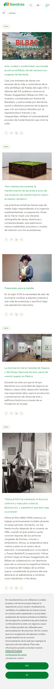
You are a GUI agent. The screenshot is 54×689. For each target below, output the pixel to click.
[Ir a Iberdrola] (14, 5)
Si (27, 675)
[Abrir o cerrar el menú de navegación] (47, 5)
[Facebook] (6, 133)
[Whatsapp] (21, 133)
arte (6, 26)
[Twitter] (11, 133)
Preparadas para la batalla (19, 288)
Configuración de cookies (16, 655)
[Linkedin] (16, 133)
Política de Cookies (13, 651)
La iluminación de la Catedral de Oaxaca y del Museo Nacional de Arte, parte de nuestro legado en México (27, 372)
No (27, 666)
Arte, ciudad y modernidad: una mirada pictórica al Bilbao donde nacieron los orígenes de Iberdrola (26, 70)
